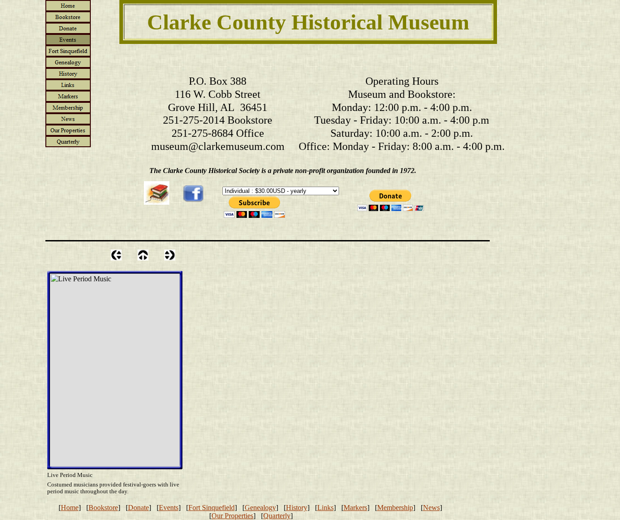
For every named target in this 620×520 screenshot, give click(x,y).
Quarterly (276, 516)
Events (168, 507)
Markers (355, 507)
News (431, 507)
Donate (138, 507)
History (296, 507)
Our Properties (232, 516)
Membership (395, 507)
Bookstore (103, 507)
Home (70, 507)
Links (325, 507)
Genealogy (260, 507)
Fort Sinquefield (211, 507)
